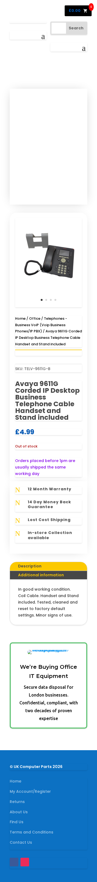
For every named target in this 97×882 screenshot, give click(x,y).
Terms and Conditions (31, 832)
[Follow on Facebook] (14, 862)
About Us (19, 812)
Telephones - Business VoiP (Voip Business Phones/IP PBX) (41, 325)
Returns (17, 801)
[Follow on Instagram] (24, 862)
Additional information (41, 575)
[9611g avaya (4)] (48, 306)
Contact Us (21, 842)
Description (29, 566)
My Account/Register (30, 791)
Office (34, 318)
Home (20, 318)
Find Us (16, 822)
